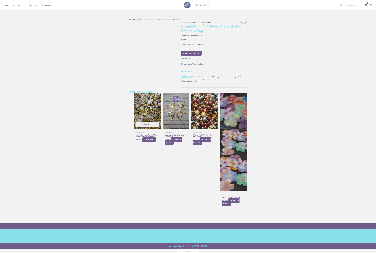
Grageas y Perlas (197, 22)
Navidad (207, 22)
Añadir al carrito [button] (173, 141)
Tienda (139, 19)
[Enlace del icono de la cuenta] (371, 5)
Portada (132, 19)
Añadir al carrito (191, 53)
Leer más (149, 140)
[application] (13, 5)
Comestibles (185, 22)
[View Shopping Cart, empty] (365, 5)
